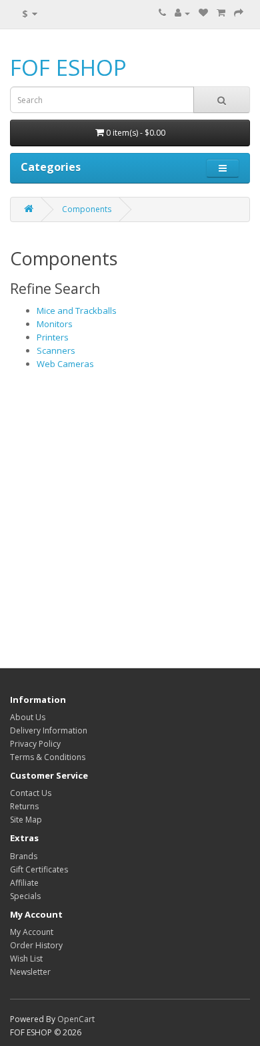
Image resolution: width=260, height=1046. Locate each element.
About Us (27, 717)
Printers (53, 337)
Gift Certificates (39, 869)
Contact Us (30, 793)
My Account (31, 932)
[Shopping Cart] (221, 13)
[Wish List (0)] (203, 13)
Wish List (26, 958)
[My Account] (182, 13)
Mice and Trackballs (77, 311)
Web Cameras (65, 364)
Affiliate (24, 882)
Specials (25, 896)
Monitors (55, 324)
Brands (23, 856)
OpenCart (76, 1019)
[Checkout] (238, 13)
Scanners (56, 350)
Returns (24, 806)
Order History (36, 945)
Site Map (26, 819)
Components (86, 209)
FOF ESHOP (68, 67)
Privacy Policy (35, 743)
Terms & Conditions (47, 757)
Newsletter (30, 972)
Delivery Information (48, 730)
